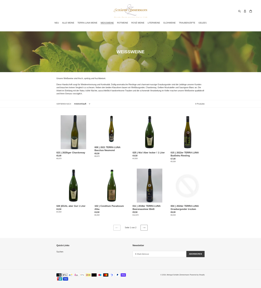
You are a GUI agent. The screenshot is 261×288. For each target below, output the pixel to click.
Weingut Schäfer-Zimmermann (178, 275)
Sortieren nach (63, 104)
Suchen (59, 252)
